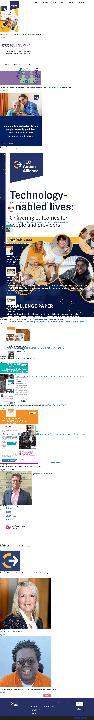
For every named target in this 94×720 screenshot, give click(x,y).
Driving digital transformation (20, 293)
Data (7, 503)
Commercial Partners (48, 704)
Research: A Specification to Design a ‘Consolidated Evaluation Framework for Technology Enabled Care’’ (30, 473)
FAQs (63, 2)
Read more (2, 37)
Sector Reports (9, 509)
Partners (54, 2)
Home (36, 2)
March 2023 (9, 484)
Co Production (9, 504)
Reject (84, 718)
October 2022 (9, 488)
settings (68, 718)
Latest (7, 507)
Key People (8, 499)
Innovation (8, 512)
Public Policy (9, 508)
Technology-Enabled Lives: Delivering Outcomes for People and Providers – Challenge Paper (27, 517)
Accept (77, 718)
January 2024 (9, 483)
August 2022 (9, 491)
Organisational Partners (49, 706)
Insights (71, 2)
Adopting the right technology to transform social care (32, 202)
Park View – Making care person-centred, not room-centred (35, 348)
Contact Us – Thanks (11, 516)
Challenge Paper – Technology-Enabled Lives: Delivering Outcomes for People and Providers (27, 476)
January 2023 (9, 486)
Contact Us (81, 2)
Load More (47, 695)
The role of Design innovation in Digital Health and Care (32, 264)
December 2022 (10, 487)
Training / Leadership (11, 505)
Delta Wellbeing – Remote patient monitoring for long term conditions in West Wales (46, 376)
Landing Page (9, 519)
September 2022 (10, 490)
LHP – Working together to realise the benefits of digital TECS (36, 405)
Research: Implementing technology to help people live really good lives (22, 474)
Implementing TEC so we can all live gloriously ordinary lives (20, 471)
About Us (45, 2)
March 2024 (9, 482)
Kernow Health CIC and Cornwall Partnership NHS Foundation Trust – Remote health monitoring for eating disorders (46, 435)
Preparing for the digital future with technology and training (34, 243)
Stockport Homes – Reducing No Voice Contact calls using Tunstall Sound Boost (45, 321)
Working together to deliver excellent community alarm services (37, 222)
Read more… (37, 290)
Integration (8, 511)
